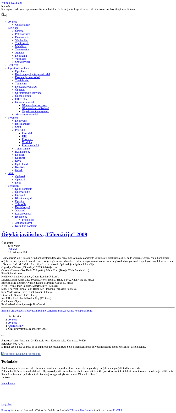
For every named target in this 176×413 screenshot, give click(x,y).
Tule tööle (20, 204)
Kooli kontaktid (23, 188)
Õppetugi (20, 89)
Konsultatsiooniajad (26, 86)
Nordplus (27, 142)
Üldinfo (19, 30)
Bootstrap (5, 410)
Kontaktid (13, 185)
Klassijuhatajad (23, 198)
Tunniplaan (21, 83)
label (4, 15)
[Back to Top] (2, 335)
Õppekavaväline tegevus (35, 111)
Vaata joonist (8, 383)
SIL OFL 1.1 (118, 410)
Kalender (20, 157)
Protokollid (28, 219)
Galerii (19, 170)
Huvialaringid (22, 123)
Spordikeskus (22, 61)
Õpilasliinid (21, 164)
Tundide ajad (22, 80)
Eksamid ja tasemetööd (27, 77)
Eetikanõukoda (23, 213)
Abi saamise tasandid (26, 114)
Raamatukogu (22, 151)
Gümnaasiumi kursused (34, 105)
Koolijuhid (21, 55)
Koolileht (20, 154)
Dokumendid (22, 37)
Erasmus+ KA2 (30, 145)
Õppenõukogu (23, 95)
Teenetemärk (22, 49)
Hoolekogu (21, 216)
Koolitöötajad (22, 207)
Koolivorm (21, 120)
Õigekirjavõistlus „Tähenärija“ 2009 (44, 234)
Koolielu (13, 117)
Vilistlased (20, 58)
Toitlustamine (22, 148)
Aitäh (11, 173)
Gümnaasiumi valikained (35, 108)
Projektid (20, 129)
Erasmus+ (27, 139)
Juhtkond (20, 210)
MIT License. (73, 410)
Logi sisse (6, 404)
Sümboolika (21, 40)
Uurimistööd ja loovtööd (28, 92)
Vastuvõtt (13, 64)
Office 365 (21, 99)
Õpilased (20, 176)
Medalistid (20, 46)
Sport (18, 126)
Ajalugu (19, 52)
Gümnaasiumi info (25, 102)
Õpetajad (20, 179)
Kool (18, 182)
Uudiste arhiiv (22, 24)
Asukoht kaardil (23, 222)
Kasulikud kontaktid (26, 225)
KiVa (18, 160)
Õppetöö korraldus (18, 68)
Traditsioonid (22, 43)
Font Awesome (87, 410)
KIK (24, 136)
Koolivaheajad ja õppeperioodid (32, 74)
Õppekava (20, 71)
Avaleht (12, 21)
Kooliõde (20, 167)
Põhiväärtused (22, 34)
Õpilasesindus (22, 191)
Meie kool (13, 27)
